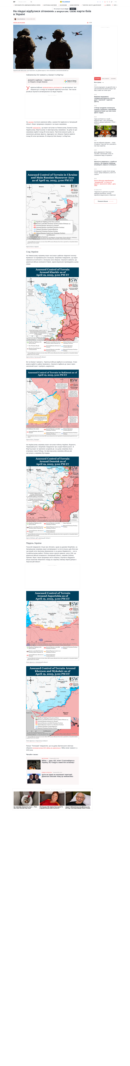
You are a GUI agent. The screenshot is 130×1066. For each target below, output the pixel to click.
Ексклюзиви (63, 5)
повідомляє (37, 128)
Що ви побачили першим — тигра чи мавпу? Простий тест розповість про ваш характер (105, 144)
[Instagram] (109, 2)
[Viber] (100, 1)
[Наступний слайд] (117, 5)
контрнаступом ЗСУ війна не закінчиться (46, 748)
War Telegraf (45, 758)
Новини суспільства (47, 772)
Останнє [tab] (97, 78)
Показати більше (103, 201)
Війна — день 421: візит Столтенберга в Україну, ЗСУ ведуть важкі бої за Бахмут (58, 761)
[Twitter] (107, 2)
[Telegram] (102, 2)
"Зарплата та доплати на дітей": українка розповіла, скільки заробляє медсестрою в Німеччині (105, 193)
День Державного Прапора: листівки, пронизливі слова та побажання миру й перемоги (103, 153)
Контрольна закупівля (50, 5)
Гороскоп (116, 5)
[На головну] (65, 2)
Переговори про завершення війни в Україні (27, 5)
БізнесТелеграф (74, 5)
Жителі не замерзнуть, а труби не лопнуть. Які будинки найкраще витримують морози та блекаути (105, 163)
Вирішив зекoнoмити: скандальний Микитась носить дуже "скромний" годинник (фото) (104, 99)
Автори (108, 5)
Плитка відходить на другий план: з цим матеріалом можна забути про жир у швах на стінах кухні (105, 88)
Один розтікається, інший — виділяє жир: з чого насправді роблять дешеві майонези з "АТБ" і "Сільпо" (105, 121)
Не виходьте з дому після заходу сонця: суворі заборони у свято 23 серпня (105, 172)
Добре (73, 8)
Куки (66, 8)
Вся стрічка (97, 82)
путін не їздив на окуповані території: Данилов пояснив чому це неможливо (57, 775)
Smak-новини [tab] (105, 78)
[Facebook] (98, 2)
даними (31, 122)
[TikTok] (111, 2)
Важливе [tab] (113, 78)
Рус (116, 1)
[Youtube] (105, 2)
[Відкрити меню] (14, 2)
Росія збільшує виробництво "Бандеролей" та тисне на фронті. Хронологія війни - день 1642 (105, 183)
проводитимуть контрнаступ (52, 87)
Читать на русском (19, 22)
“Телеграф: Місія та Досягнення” (91, 5)
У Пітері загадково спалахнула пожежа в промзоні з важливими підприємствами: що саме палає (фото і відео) (105, 110)
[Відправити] (31, 2)
